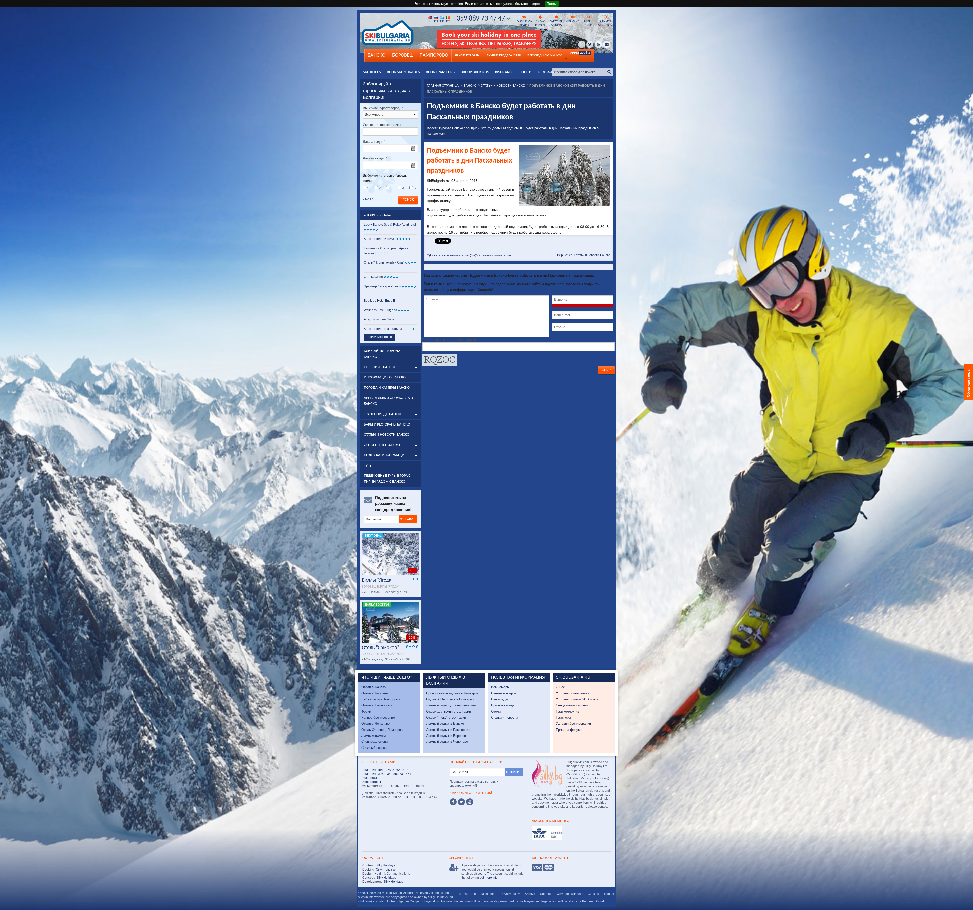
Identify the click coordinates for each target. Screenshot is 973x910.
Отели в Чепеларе (375, 723)
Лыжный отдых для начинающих (451, 705)
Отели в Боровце (374, 693)
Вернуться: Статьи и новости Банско (583, 255)
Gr (442, 21)
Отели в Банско (373, 687)
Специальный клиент (572, 705)
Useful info (589, 23)
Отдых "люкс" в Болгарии (446, 717)
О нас (560, 687)
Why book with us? (570, 893)
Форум (366, 711)
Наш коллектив (567, 711)
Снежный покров (374, 748)
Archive (530, 893)
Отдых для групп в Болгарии (448, 711)
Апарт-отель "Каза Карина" (383, 329)
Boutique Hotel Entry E (379, 300)
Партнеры (563, 717)
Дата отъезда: (375, 158)
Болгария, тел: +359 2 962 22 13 (385, 769)
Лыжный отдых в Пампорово (448, 730)
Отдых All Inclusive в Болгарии (450, 699)
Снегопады (499, 699)
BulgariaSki (370, 777)
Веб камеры (500, 687)
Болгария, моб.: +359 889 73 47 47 (386, 773)
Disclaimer (488, 893)
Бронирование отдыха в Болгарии (452, 693)
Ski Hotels (372, 72)
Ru (436, 21)
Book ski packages (403, 72)
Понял (552, 4)
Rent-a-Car (548, 72)
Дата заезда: (374, 142)
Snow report (540, 23)
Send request (371, 781)
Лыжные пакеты (373, 735)
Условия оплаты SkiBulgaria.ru (579, 699)
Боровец (402, 55)
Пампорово (434, 55)
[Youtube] (469, 801)
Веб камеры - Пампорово (380, 699)
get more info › (489, 877)
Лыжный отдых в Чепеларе (447, 741)
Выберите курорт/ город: (383, 108)
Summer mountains (605, 23)
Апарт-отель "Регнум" (379, 239)
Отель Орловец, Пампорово (382, 730)
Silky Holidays (385, 865)
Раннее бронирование (378, 717)
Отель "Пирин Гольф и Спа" (384, 262)
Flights (526, 72)
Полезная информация (385, 455)
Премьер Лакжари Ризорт (382, 286)
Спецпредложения (375, 741)
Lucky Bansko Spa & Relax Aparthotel (390, 224)
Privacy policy (510, 893)
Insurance (504, 72)
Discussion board (524, 23)
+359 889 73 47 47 (480, 18)
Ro (448, 21)
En (430, 21)
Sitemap (546, 893)
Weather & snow (556, 23)
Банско (376, 55)
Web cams (573, 21)
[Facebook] (453, 801)
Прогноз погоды (503, 705)
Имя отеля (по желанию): (382, 125)
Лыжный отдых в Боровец (446, 736)
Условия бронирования (573, 723)
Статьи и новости (504, 717)
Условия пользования (572, 693)
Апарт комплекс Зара (379, 319)
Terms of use (467, 893)
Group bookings (475, 72)
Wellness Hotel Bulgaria (380, 310)
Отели (496, 711)
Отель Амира (373, 277)
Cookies (593, 893)
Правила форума (569, 730)
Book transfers (440, 72)
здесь (536, 4)
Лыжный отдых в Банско (445, 723)
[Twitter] (461, 801)
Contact (609, 893)
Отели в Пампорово (376, 705)
